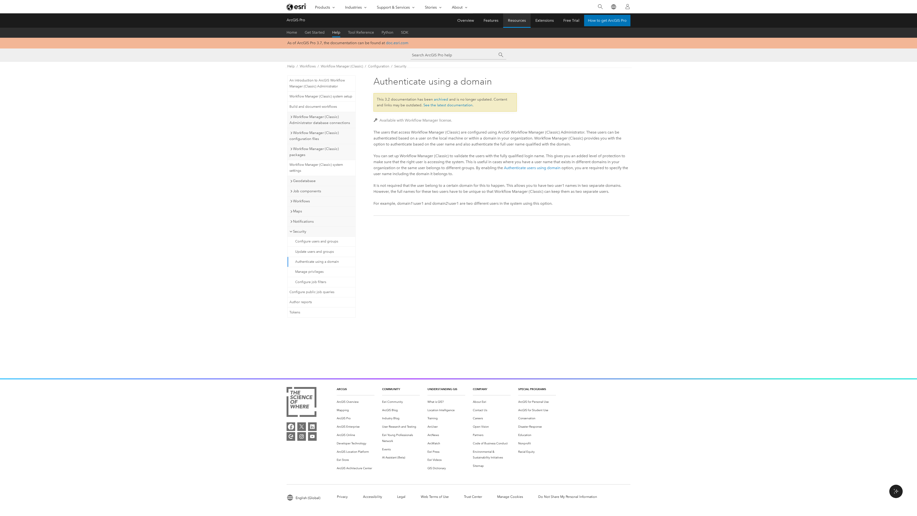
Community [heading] (391, 389)
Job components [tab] (307, 191)
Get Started (315, 32)
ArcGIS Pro (296, 20)
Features (491, 20)
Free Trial (571, 20)
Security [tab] (299, 231)
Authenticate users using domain (532, 168)
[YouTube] (312, 436)
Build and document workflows (313, 107)
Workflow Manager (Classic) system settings (316, 168)
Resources (517, 20)
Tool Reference (361, 32)
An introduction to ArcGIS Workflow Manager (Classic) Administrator (317, 83)
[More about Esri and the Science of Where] (301, 403)
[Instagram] (301, 436)
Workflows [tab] (301, 201)
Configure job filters (310, 282)
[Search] (600, 6)
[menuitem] (355, 402)
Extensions (544, 20)
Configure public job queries (311, 292)
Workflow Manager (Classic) (342, 66)
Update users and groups (314, 252)
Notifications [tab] (303, 221)
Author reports (300, 302)
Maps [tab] (297, 211)
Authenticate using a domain (317, 262)
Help (336, 32)
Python (387, 32)
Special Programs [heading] (532, 389)
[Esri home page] (297, 7)
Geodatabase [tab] (304, 181)
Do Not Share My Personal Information (567, 497)
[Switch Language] (613, 6)
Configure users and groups (316, 241)
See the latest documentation (448, 105)
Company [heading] (480, 389)
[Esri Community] (291, 436)
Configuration (378, 66)
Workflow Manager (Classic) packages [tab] (314, 152)
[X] (301, 426)
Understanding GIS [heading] (442, 389)
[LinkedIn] (312, 426)
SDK (404, 32)
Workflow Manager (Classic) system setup (320, 96)
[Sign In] (627, 6)
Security (400, 66)
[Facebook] (291, 426)
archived (441, 99)
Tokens (294, 312)
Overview (465, 20)
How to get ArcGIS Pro (607, 20)
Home (292, 32)
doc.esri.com (397, 43)
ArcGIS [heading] (342, 389)
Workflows (308, 66)
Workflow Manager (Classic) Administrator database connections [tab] (319, 120)
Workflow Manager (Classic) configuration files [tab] (314, 136)
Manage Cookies (510, 497)
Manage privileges (309, 272)
